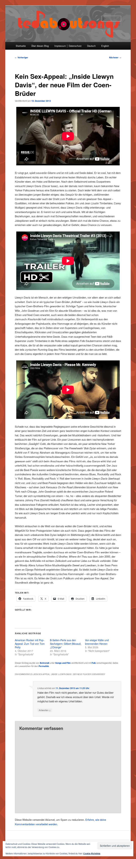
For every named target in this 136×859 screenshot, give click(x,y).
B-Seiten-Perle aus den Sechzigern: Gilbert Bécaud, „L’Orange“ (65, 643)
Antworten (45, 710)
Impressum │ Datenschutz (68, 45)
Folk (94, 662)
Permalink (44, 666)
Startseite (21, 45)
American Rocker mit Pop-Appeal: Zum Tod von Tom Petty (30, 643)
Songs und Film (63, 662)
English (105, 45)
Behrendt (44, 662)
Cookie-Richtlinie (91, 853)
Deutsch (91, 45)
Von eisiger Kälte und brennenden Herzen (97, 641)
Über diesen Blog (40, 45)
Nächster (115, 57)
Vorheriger (21, 57)
